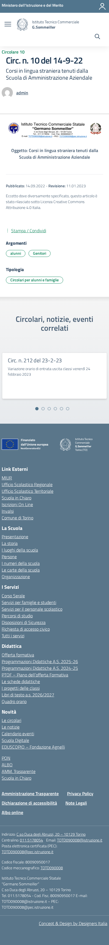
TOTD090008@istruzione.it (79, 840)
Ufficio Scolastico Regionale (27, 484)
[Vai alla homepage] (22, 24)
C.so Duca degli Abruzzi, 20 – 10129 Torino (51, 834)
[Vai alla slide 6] (67, 408)
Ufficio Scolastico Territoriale (27, 491)
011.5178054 (31, 840)
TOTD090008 (52, 868)
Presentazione (15, 536)
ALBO (7, 764)
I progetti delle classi (21, 688)
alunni (15, 253)
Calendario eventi (18, 733)
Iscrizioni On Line (17, 504)
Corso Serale (13, 595)
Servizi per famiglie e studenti (29, 602)
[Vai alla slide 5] (61, 408)
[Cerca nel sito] (97, 37)
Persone (9, 556)
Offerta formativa (18, 654)
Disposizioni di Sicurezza (24, 622)
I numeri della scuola (21, 563)
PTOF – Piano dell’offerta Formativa (35, 674)
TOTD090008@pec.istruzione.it (27, 852)
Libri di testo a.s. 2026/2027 (28, 694)
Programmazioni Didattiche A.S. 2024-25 (40, 668)
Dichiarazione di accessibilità (29, 803)
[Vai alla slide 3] (49, 408)
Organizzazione (16, 576)
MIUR (7, 477)
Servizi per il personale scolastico (32, 609)
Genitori (39, 253)
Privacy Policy (80, 793)
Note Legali (76, 803)
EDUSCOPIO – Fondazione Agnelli (33, 747)
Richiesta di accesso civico (26, 629)
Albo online (12, 812)
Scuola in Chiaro (16, 497)
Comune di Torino (17, 517)
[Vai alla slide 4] (55, 408)
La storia (10, 543)
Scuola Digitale (15, 740)
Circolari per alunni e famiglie (34, 280)
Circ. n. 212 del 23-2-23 (35, 360)
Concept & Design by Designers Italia (73, 923)
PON (6, 758)
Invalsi (8, 511)
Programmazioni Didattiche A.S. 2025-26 (40, 661)
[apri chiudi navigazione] (7, 24)
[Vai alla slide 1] (37, 408)
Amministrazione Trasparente (30, 793)
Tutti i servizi (13, 635)
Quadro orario (14, 701)
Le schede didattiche (21, 681)
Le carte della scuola (21, 570)
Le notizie (11, 727)
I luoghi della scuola (20, 550)
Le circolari (11, 720)
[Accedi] (102, 6)
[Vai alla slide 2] (43, 408)
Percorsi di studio (17, 615)
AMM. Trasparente (18, 771)
